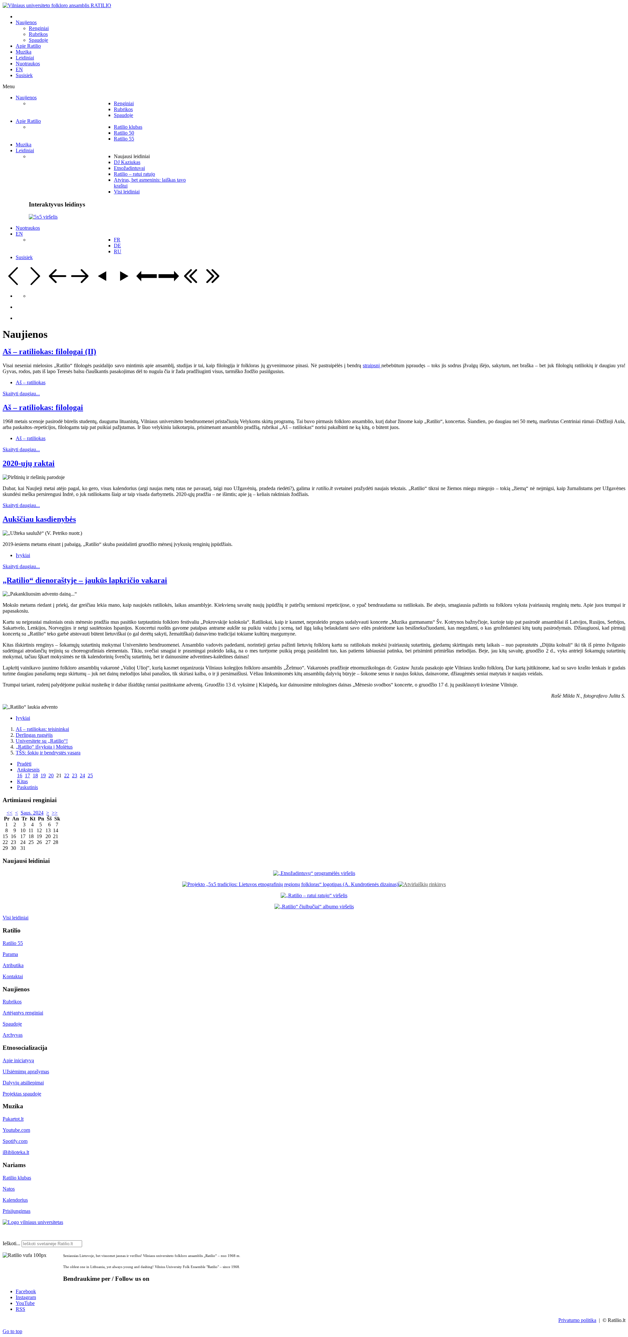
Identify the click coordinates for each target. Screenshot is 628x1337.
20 (51, 775)
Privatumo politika (577, 1320)
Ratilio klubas (17, 1177)
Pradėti (24, 764)
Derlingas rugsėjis (34, 735)
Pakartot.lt (13, 1119)
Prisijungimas (16, 1211)
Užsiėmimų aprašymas (26, 1071)
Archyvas (13, 1035)
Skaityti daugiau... (21, 393)
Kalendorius (15, 1200)
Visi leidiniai (15, 917)
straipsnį (372, 365)
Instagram (26, 1297)
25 (90, 775)
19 (43, 775)
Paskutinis (27, 787)
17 (27, 775)
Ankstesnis (28, 769)
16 (19, 775)
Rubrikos (12, 1001)
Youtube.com (16, 1130)
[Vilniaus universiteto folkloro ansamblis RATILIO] (57, 5)
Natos (9, 1189)
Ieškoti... (11, 1243)
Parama (10, 954)
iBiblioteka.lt (16, 1152)
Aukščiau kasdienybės (39, 519)
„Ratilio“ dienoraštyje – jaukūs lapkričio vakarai (85, 580)
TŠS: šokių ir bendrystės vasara (48, 752)
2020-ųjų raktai (29, 463)
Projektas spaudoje (22, 1094)
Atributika (13, 965)
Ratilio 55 (13, 943)
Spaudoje (12, 1024)
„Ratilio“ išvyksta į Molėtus (44, 747)
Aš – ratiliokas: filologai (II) (49, 351)
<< (9, 813)
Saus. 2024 (32, 813)
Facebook (26, 1291)
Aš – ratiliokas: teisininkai (42, 729)
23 (74, 775)
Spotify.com (15, 1141)
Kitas (22, 781)
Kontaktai (13, 976)
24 (82, 775)
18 (35, 775)
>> (55, 813)
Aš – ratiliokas (30, 382)
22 (66, 775)
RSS (20, 1309)
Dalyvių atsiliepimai (23, 1082)
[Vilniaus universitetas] (33, 1222)
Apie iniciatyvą (18, 1060)
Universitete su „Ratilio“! (42, 741)
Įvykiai (23, 555)
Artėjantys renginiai (23, 1012)
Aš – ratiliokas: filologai (43, 407)
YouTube (25, 1303)
